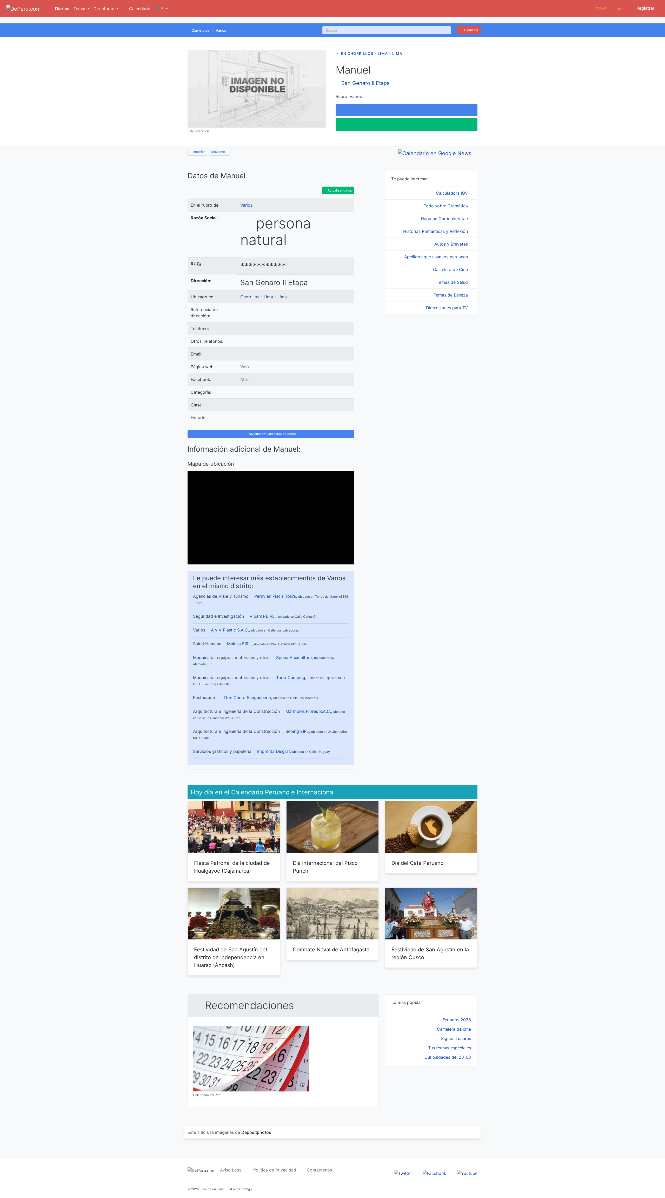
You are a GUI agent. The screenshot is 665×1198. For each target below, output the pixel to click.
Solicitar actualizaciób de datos (272, 434)
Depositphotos (256, 1132)
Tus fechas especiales (449, 1047)
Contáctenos (319, 1170)
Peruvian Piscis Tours (275, 596)
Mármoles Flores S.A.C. (308, 711)
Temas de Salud (453, 282)
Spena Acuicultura (294, 657)
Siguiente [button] (218, 152)
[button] (161, 8)
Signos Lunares (456, 1038)
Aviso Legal (231, 1170)
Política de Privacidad (274, 1170)
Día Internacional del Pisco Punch (325, 867)
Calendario (139, 8)
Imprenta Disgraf (273, 751)
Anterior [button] (198, 152)
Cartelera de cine (454, 1029)
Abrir (245, 379)
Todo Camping (290, 677)
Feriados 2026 (457, 1019)
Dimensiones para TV (447, 307)
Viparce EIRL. (263, 616)
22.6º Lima (610, 8)
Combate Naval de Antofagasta (331, 949)
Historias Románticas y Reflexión (436, 231)
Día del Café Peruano (417, 863)
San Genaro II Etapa (365, 83)
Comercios (200, 30)
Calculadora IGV (452, 193)
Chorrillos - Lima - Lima (263, 296)
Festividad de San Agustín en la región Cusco (430, 953)
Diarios (61, 8)
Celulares (470, 30)
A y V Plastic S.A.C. (230, 630)
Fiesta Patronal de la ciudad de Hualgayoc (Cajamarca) (232, 867)
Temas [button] (80, 8)
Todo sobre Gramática (446, 205)
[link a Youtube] (467, 1173)
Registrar (644, 8)
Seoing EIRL (297, 731)
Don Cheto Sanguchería (247, 697)
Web (244, 366)
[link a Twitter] (403, 1173)
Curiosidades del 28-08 (447, 1057)
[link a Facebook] (434, 1173)
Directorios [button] (104, 8)
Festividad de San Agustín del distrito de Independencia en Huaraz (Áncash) (230, 957)
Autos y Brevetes (451, 244)
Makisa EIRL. (239, 643)
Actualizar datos (339, 190)
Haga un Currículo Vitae (445, 218)
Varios (221, 30)
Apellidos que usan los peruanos (436, 256)
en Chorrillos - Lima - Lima (371, 53)
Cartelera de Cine (451, 269)
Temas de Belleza (451, 295)
